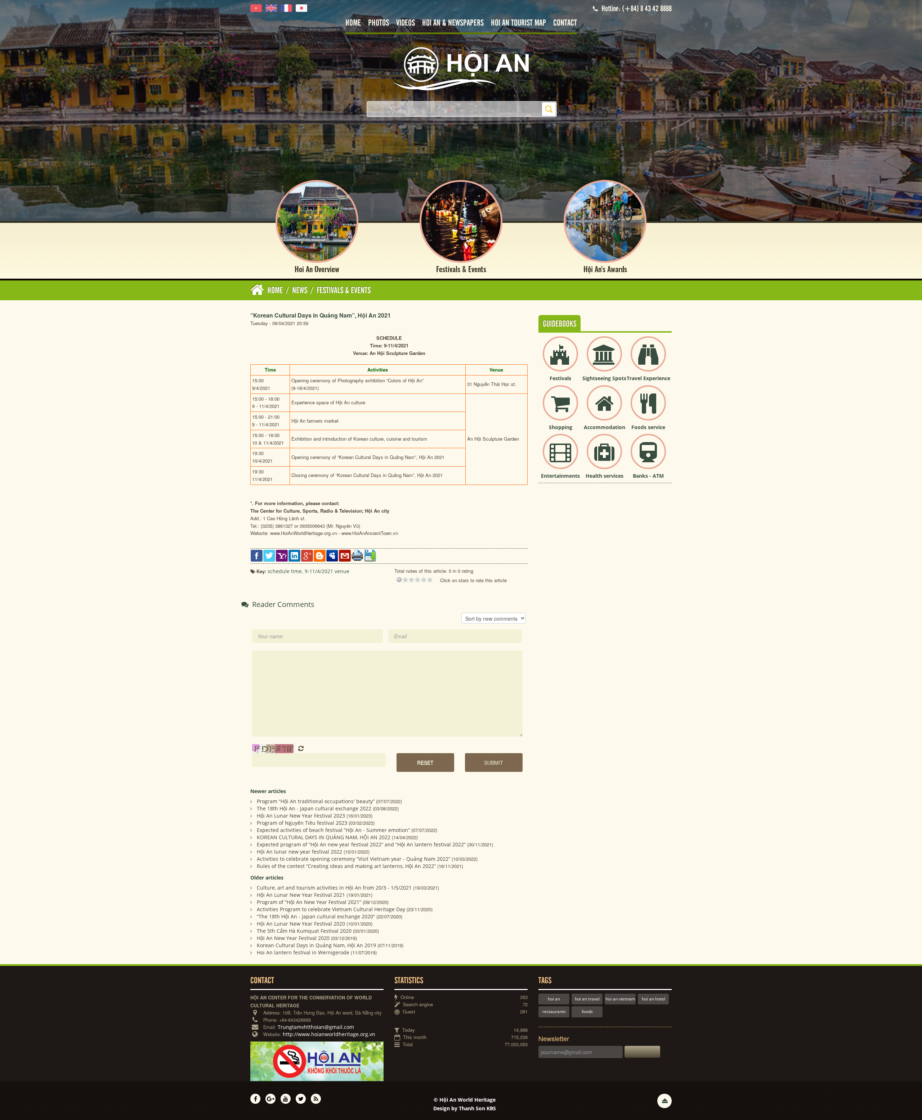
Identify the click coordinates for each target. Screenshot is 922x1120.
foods (587, 1011)
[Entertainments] (560, 457)
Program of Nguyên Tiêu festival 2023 (302, 822)
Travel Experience (648, 378)
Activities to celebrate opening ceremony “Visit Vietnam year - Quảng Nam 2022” (353, 858)
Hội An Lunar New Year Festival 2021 (301, 894)
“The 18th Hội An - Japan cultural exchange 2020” (316, 916)
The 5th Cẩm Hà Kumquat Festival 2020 (304, 930)
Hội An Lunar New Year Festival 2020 (301, 923)
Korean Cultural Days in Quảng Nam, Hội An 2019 (316, 945)
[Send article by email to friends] (345, 555)
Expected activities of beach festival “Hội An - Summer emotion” (333, 830)
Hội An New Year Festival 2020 (293, 938)
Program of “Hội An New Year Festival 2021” (309, 902)
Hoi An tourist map (518, 23)
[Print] (357, 555)
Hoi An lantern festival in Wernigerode (303, 952)
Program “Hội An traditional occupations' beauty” (316, 801)
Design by (464, 1108)
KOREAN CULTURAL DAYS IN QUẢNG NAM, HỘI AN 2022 (323, 837)
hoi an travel (587, 999)
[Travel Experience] (648, 359)
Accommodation (604, 427)
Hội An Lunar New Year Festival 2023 (301, 815)
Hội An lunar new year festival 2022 (299, 851)
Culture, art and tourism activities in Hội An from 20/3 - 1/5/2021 (334, 887)
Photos (378, 23)
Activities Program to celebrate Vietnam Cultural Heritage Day (331, 909)
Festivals (560, 378)
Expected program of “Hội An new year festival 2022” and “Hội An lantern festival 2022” (361, 844)
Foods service (648, 427)
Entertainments (560, 475)
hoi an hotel (653, 999)
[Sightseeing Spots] (604, 359)
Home (353, 23)
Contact (565, 23)
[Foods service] (648, 408)
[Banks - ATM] (648, 457)
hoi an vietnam (620, 999)
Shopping (560, 427)
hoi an (554, 999)
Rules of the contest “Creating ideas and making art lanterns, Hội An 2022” (346, 866)
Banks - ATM (648, 475)
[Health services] (604, 457)
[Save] (370, 555)
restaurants (554, 1011)
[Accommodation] (604, 408)
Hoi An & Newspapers (453, 23)
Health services (604, 475)
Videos (405, 23)
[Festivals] (560, 359)
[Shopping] (560, 408)
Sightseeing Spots (604, 378)
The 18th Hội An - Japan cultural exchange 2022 (314, 808)
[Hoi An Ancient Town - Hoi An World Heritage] (461, 68)
